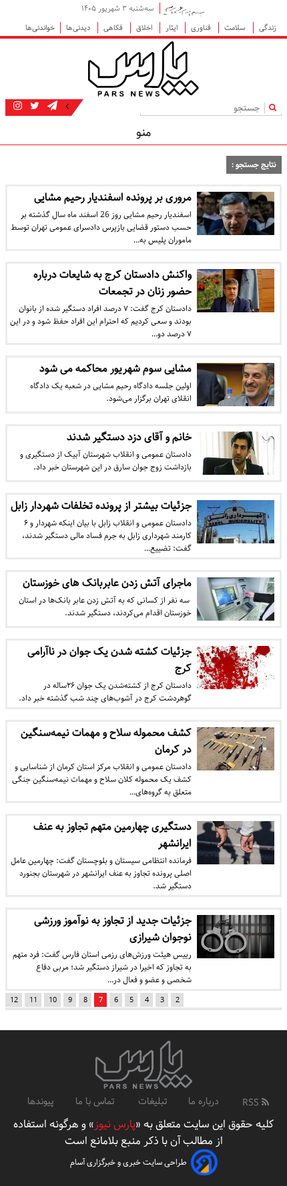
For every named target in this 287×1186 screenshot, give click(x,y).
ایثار (173, 27)
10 (53, 1000)
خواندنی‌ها (40, 27)
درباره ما (203, 1101)
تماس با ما (96, 1101)
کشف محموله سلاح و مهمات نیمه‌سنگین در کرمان (106, 741)
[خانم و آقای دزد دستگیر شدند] (235, 453)
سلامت (236, 27)
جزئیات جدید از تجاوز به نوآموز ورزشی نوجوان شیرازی (113, 929)
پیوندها (40, 1101)
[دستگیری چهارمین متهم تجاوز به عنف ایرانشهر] (235, 842)
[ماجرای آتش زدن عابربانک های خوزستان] (235, 599)
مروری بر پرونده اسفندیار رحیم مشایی (113, 197)
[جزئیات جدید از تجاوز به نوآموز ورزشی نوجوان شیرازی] (235, 936)
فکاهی (114, 27)
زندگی (267, 27)
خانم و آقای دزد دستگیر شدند (129, 437)
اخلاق (145, 27)
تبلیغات (152, 1101)
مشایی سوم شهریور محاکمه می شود (115, 368)
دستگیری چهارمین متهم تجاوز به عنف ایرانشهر (112, 835)
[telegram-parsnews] (51, 106)
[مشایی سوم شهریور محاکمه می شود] (235, 384)
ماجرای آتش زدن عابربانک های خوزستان (107, 583)
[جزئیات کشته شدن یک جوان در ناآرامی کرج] (235, 667)
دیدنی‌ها (79, 27)
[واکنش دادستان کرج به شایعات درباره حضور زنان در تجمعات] (235, 290)
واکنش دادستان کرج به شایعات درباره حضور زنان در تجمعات (112, 283)
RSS (252, 1102)
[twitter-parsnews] (33, 106)
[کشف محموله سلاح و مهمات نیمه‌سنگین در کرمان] (235, 748)
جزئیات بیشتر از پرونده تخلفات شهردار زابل (101, 505)
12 (14, 1000)
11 (33, 1000)
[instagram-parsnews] (18, 106)
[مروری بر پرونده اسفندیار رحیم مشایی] (235, 213)
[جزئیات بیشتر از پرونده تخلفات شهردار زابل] (235, 521)
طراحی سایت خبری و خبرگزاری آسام (128, 1162)
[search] (275, 108)
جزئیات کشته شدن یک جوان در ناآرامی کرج (109, 660)
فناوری (202, 27)
